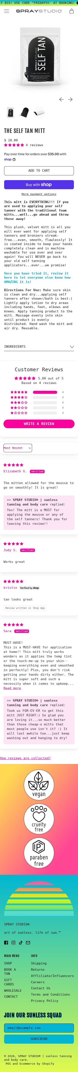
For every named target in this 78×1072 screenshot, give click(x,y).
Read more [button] (12, 688)
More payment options (39, 194)
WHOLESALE (13, 991)
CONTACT (11, 997)
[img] (13, 465)
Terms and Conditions (50, 994)
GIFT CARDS (9, 982)
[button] (39, 58)
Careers (38, 982)
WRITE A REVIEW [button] (39, 424)
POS (8, 1063)
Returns (38, 970)
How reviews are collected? (25, 758)
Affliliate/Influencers (52, 976)
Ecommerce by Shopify (37, 1063)
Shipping (39, 963)
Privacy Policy (44, 1001)
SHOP (8, 963)
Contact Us (40, 988)
